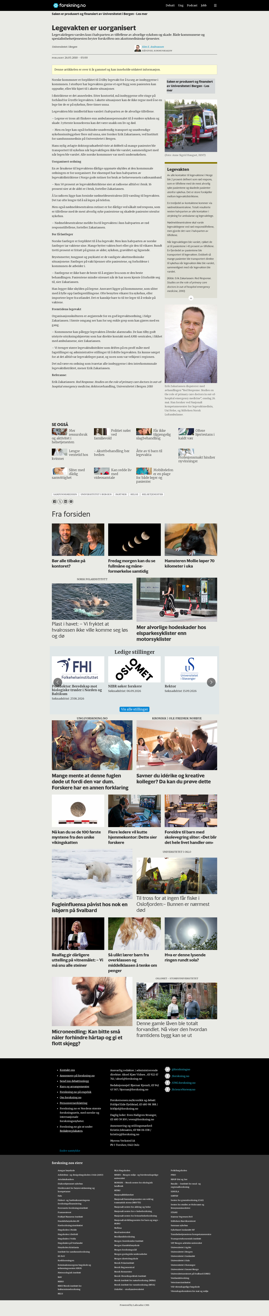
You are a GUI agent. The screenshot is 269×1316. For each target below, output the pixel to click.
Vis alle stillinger (134, 709)
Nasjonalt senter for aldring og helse (132, 1207)
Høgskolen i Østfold (68, 1234)
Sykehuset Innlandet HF (183, 1229)
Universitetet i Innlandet (183, 1256)
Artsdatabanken (66, 1179)
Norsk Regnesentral (124, 1267)
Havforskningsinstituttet (70, 1225)
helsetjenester (152, 494)
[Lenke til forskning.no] (105, 4)
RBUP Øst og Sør (179, 1179)
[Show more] (191, 298)
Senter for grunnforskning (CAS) (187, 1200)
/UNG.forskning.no (184, 1082)
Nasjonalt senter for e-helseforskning (133, 1211)
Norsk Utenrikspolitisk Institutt (130, 1276)
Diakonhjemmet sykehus (70, 1183)
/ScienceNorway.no (183, 1089)
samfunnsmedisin (65, 494)
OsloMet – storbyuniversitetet (129, 1289)
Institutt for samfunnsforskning (74, 1251)
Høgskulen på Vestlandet (70, 1243)
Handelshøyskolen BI (68, 1221)
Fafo (60, 1196)
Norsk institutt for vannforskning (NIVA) (134, 1284)
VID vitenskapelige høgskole (185, 1286)
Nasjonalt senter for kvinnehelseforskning (135, 1215)
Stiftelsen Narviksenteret (183, 1221)
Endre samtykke (70, 1150)
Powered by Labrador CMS (134, 1305)
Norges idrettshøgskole (126, 1258)
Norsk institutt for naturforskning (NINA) (135, 1280)
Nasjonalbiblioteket (124, 1194)
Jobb (204, 5)
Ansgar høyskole (66, 1170)
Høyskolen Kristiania (68, 1247)
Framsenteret (64, 1212)
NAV (60, 1277)
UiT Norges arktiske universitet (186, 1243)
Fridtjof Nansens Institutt (70, 1216)
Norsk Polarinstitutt (124, 1263)
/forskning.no (180, 1076)
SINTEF (174, 1196)
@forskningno (181, 1069)
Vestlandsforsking (180, 1278)
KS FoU (61, 1256)
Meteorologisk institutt (69, 1272)
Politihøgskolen (179, 1170)
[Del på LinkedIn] (65, 501)
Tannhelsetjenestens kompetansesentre (191, 1234)
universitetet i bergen (96, 494)
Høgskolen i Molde (67, 1229)
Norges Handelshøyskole (126, 1245)
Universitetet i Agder (181, 1247)
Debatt (170, 5)
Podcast (192, 5)
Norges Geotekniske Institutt (128, 1241)
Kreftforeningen (66, 1260)
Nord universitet (122, 1232)
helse (134, 494)
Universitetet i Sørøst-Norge (185, 1269)
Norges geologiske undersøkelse (130, 1254)
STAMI (174, 1212)
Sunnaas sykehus (179, 1225)
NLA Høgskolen (122, 1170)
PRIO (173, 1175)
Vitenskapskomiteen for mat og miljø (189, 1291)
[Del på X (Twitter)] (59, 501)
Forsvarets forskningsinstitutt (73, 1208)
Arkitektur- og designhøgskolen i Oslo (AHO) (80, 1175)
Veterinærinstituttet (181, 1282)
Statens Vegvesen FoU (182, 1216)
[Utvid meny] (215, 5)
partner (121, 494)
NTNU (117, 1190)
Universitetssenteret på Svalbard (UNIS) (190, 1273)
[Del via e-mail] (70, 501)
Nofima (118, 1228)
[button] (57, 682)
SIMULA (175, 1191)
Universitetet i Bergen (182, 1251)
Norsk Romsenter (123, 1271)
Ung (181, 5)
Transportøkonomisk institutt (186, 1238)
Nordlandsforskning (124, 1236)
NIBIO (61, 1281)
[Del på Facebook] (54, 501)
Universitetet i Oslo (180, 1260)
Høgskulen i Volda (67, 1238)
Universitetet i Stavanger (183, 1265)
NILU (60, 1293)
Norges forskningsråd (125, 1249)
